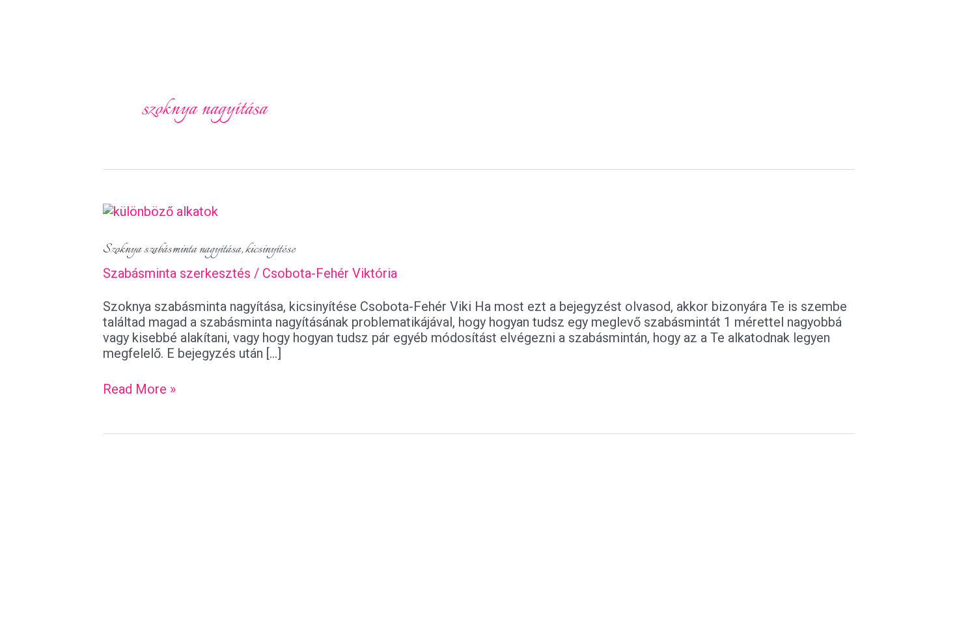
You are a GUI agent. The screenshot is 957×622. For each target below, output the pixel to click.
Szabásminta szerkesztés (177, 273)
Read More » (139, 389)
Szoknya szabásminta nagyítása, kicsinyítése (199, 249)
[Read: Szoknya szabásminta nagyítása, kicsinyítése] (160, 210)
